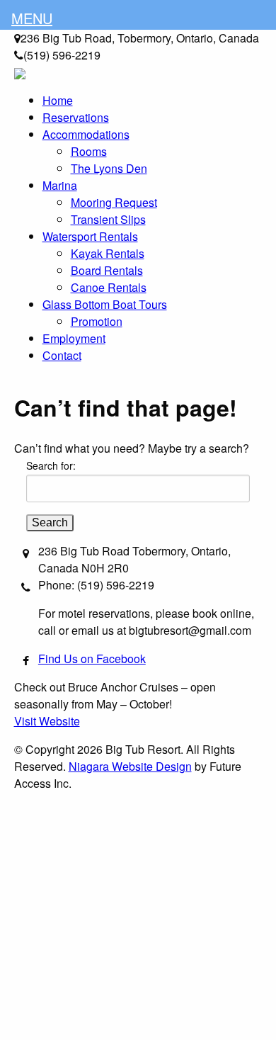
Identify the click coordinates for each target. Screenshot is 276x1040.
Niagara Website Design (130, 766)
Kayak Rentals (107, 253)
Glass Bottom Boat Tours (104, 304)
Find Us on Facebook (92, 658)
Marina (59, 185)
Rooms (89, 151)
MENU (31, 18)
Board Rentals (107, 270)
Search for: (51, 465)
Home (57, 100)
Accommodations (86, 134)
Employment (73, 338)
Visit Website (47, 721)
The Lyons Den (109, 168)
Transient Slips (108, 219)
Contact (61, 355)
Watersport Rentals (90, 236)
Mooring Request (114, 202)
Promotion (96, 321)
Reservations (75, 117)
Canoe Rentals (108, 287)
